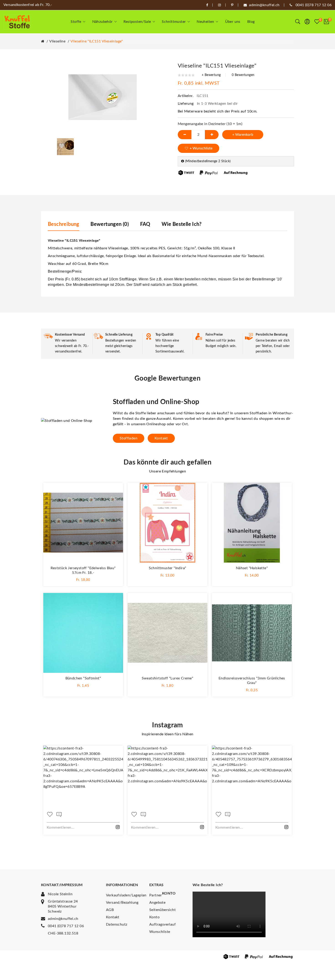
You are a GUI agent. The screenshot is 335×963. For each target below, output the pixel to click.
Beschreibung (63, 224)
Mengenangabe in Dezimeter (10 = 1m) (210, 124)
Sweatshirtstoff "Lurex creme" (167, 678)
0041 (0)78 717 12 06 (66, 926)
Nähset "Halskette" (252, 568)
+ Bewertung (211, 75)
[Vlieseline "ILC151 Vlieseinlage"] (65, 146)
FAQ (145, 224)
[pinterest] (232, 5)
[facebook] (207, 5)
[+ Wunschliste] (115, 490)
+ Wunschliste (201, 148)
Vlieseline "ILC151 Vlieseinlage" (96, 41)
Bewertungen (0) (109, 224)
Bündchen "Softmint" (83, 678)
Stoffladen (128, 438)
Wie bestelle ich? (181, 224)
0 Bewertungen (243, 75)
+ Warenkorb (242, 134)
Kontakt (161, 438)
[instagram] (219, 5)
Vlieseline (57, 41)
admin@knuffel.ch (63, 919)
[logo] (17, 21)
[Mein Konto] (307, 21)
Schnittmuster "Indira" (167, 568)
